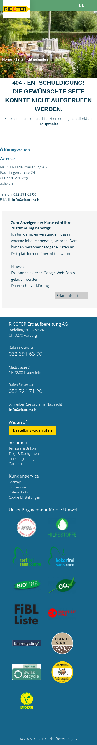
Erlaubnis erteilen (72, 295)
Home (7, 59)
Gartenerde (17, 463)
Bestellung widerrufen (32, 430)
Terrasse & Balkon (22, 448)
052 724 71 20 (25, 391)
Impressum (17, 487)
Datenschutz (18, 492)
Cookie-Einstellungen (24, 497)
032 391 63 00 (24, 194)
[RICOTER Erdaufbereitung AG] (16, 9)
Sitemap (15, 482)
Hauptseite (48, 123)
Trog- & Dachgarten (24, 453)
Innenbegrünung (22, 458)
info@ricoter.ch (25, 199)
